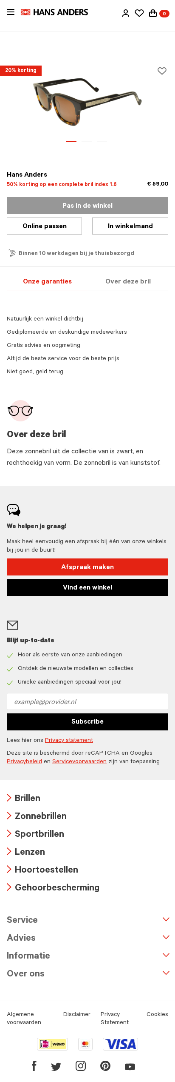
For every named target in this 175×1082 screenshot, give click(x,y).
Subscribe (87, 722)
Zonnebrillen (37, 817)
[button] (126, 13)
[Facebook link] (34, 1066)
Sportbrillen (35, 835)
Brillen (23, 799)
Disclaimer (76, 1015)
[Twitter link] (56, 1066)
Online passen (45, 227)
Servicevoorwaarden (79, 762)
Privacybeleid (24, 762)
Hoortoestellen (42, 871)
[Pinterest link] (105, 1066)
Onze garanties (47, 282)
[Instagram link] (81, 1066)
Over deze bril (128, 282)
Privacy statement (69, 741)
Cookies (157, 1015)
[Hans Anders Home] (58, 12)
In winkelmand (130, 227)
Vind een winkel (87, 588)
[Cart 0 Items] (153, 13)
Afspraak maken (87, 568)
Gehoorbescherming (53, 889)
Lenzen (26, 853)
